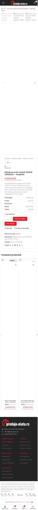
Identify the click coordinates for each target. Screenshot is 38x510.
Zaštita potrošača (7, 474)
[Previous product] (6, 162)
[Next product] (10, 162)
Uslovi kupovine (7, 471)
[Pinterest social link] (17, 245)
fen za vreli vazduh (17, 242)
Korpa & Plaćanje (7, 442)
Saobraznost (24, 463)
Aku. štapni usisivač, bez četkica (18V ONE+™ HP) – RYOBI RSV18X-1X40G (28, 402)
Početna (7, 158)
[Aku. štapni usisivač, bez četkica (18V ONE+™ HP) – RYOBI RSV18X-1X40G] (27, 329)
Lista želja (5, 445)
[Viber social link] (22, 245)
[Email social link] (15, 245)
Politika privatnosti (8, 477)
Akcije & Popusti (25, 442)
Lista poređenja (7, 448)
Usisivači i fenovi (28, 158)
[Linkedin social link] (20, 245)
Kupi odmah (10, 223)
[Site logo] (19, 3)
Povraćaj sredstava (8, 463)
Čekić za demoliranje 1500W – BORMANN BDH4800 (10, 402)
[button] (3, 10)
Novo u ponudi (24, 445)
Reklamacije (6, 456)
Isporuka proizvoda (26, 460)
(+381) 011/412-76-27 (10, 434)
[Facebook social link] (10, 245)
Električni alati (16, 158)
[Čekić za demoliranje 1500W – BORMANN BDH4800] (10, 329)
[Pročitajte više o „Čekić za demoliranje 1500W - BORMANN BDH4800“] (16, 264)
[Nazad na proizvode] (8, 162)
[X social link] (12, 245)
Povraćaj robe (6, 460)
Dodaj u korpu (20, 218)
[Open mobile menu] (3, 3)
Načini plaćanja (24, 456)
